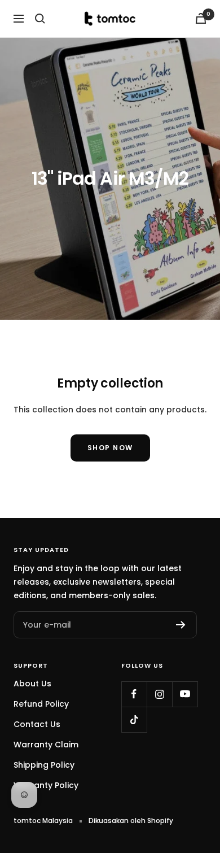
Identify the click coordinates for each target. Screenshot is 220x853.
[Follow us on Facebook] (134, 694)
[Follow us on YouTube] (184, 694)
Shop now (110, 447)
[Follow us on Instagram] (159, 694)
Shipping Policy (44, 765)
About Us (32, 683)
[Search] (40, 19)
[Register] (181, 625)
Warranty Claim (46, 744)
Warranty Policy (46, 785)
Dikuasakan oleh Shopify (131, 820)
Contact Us (37, 724)
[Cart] (200, 18)
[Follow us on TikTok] (134, 719)
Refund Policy (41, 704)
